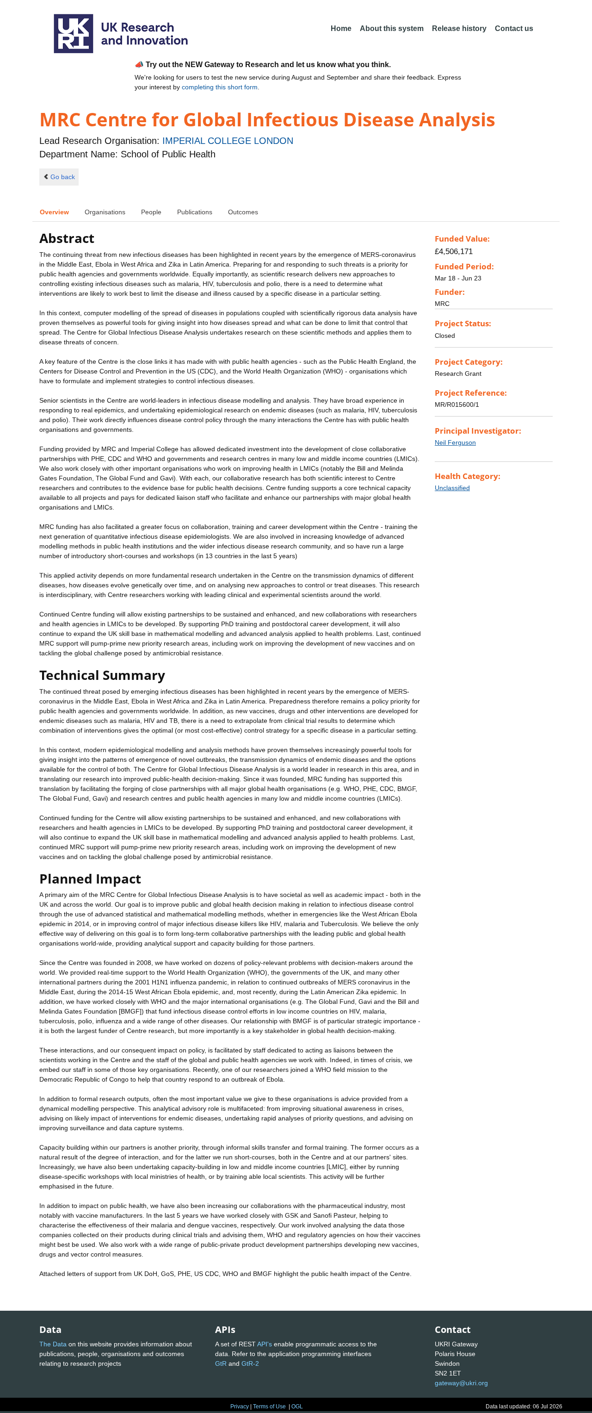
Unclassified (452, 488)
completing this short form (220, 87)
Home (341, 28)
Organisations (105, 212)
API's (264, 1344)
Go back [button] (62, 177)
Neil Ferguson (455, 442)
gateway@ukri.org (461, 1383)
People (151, 212)
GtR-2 (250, 1363)
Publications (194, 212)
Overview (54, 212)
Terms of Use (269, 1406)
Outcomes (243, 212)
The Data (53, 1344)
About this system (392, 28)
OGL (297, 1406)
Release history (459, 28)
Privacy (239, 1406)
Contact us (514, 28)
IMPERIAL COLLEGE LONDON (227, 141)
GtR (221, 1363)
